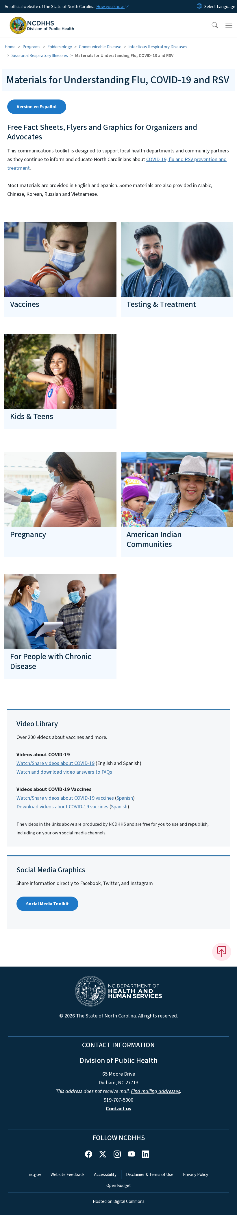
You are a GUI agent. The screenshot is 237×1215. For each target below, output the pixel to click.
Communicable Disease (100, 47)
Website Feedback (67, 1174)
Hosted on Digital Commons (119, 1201)
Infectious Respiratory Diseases (157, 47)
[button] (211, 25)
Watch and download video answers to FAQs (64, 772)
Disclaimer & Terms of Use (149, 1174)
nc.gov (35, 1174)
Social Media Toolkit (47, 904)
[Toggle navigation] (229, 25)
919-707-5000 (118, 1100)
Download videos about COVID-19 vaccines (62, 806)
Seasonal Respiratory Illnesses (40, 55)
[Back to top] (221, 952)
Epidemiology (59, 47)
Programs (31, 47)
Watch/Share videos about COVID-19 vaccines (65, 798)
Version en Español (37, 107)
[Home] (41, 19)
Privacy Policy (195, 1174)
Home (10, 47)
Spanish (124, 798)
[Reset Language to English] (199, 6)
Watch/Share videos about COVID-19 (55, 763)
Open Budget (118, 1185)
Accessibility (105, 1174)
